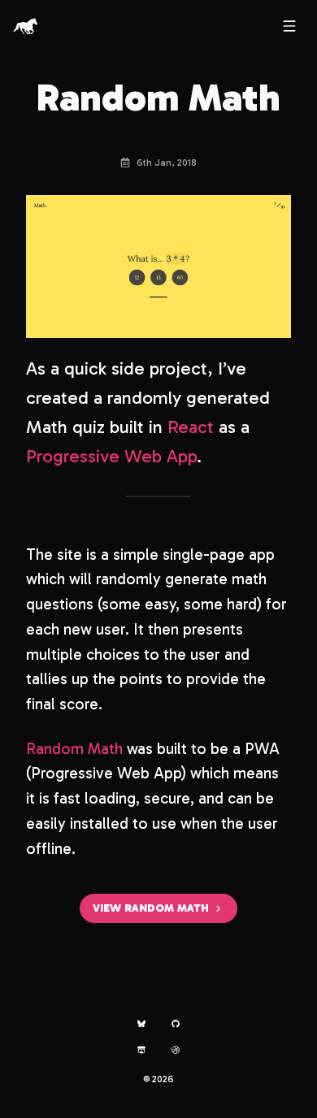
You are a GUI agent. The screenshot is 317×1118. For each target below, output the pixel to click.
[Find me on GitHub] (175, 1023)
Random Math (74, 748)
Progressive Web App (111, 456)
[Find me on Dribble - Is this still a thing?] (175, 1049)
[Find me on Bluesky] (141, 1023)
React (190, 427)
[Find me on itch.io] (141, 1049)
